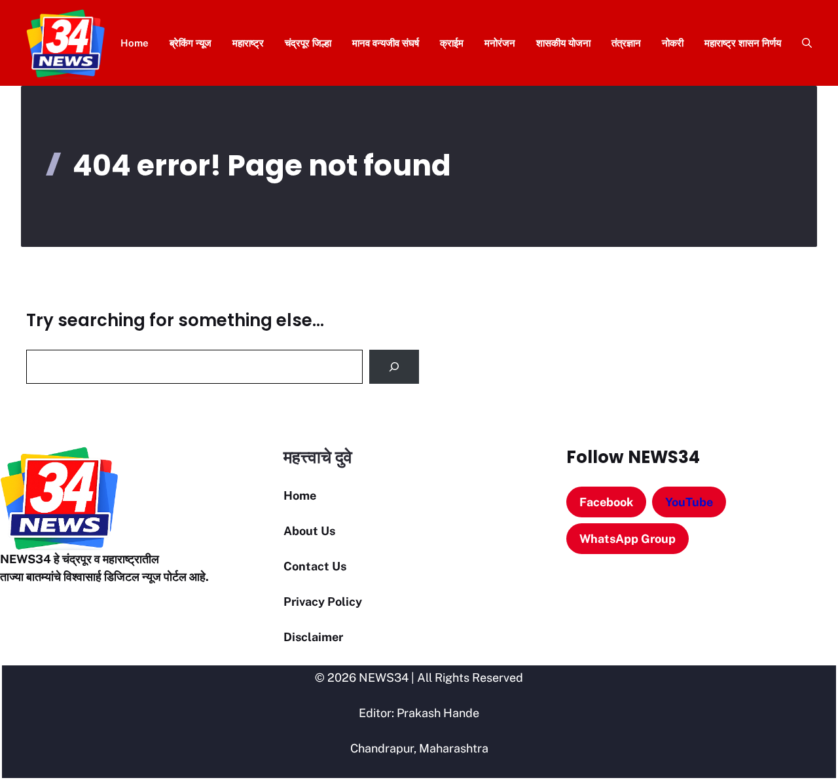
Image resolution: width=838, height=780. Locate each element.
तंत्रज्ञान (626, 42)
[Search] (394, 367)
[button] (802, 43)
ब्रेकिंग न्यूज (190, 42)
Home (134, 42)
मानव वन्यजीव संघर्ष (385, 42)
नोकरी (672, 42)
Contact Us (314, 566)
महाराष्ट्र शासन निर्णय (742, 42)
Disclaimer (313, 637)
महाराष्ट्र (248, 42)
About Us (309, 531)
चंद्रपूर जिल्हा (308, 42)
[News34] (65, 43)
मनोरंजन (499, 42)
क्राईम (452, 42)
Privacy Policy (322, 601)
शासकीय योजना (563, 42)
